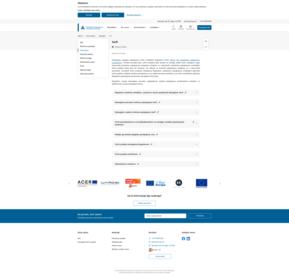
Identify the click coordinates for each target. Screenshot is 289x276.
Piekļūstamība (117, 242)
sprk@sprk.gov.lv (190, 21)
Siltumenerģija (85, 70)
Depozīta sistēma (86, 54)
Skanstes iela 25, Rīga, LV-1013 (169, 21)
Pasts (82, 66)
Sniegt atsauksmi (144, 203)
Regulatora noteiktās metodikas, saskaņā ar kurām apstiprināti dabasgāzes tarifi (149, 92)
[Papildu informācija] (160, 250)
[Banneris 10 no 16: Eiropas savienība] (201, 183)
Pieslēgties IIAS (204, 27)
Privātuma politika (118, 238)
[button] (185, 92)
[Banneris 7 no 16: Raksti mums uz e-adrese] (133, 183)
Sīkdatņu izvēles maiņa (120, 249)
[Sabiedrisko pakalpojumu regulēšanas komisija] (91, 27)
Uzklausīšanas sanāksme (125, 164)
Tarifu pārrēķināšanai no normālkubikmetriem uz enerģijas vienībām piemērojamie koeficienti (149, 123)
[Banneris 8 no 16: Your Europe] (156, 183)
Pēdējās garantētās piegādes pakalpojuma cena (135, 134)
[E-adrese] (153, 250)
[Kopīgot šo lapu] (205, 47)
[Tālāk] (220, 183)
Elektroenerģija (86, 58)
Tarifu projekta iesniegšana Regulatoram (132, 144)
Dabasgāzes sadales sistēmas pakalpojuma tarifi (135, 112)
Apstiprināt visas (113, 15)
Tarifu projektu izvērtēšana (126, 154)
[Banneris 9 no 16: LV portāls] (179, 183)
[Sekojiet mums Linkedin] (188, 238)
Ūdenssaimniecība (87, 74)
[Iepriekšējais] (69, 183)
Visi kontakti (160, 256)
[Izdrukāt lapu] (205, 41)
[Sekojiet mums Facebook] (183, 238)
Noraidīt (89, 15)
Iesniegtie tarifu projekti (87, 242)
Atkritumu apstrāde (87, 46)
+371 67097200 (205, 21)
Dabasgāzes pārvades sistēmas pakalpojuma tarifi (136, 102)
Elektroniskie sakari (87, 62)
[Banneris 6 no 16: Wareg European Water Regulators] (110, 183)
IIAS (81, 42)
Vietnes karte (117, 246)
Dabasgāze (84, 50)
